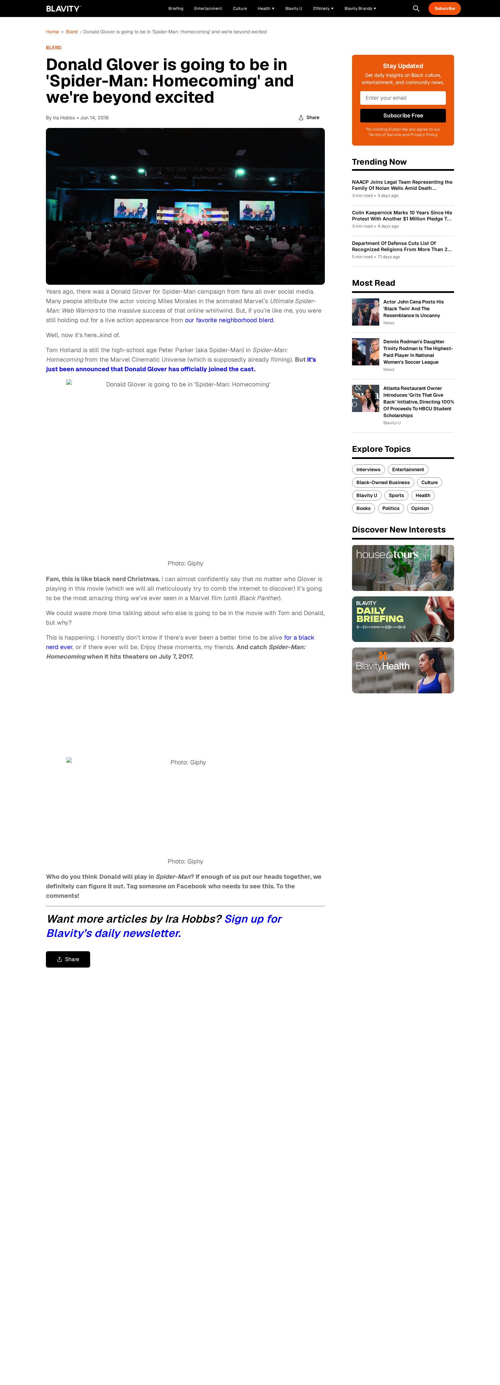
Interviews (368, 469)
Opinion (420, 508)
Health (423, 495)
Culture (429, 482)
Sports (396, 495)
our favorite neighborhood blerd (229, 320)
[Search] (416, 8)
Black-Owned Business (383, 482)
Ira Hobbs (64, 117)
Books (363, 508)
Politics (391, 508)
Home (52, 32)
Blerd (72, 32)
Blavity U (366, 495)
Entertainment (408, 469)
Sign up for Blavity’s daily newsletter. (163, 926)
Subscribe (445, 8)
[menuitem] (266, 8)
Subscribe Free (403, 115)
